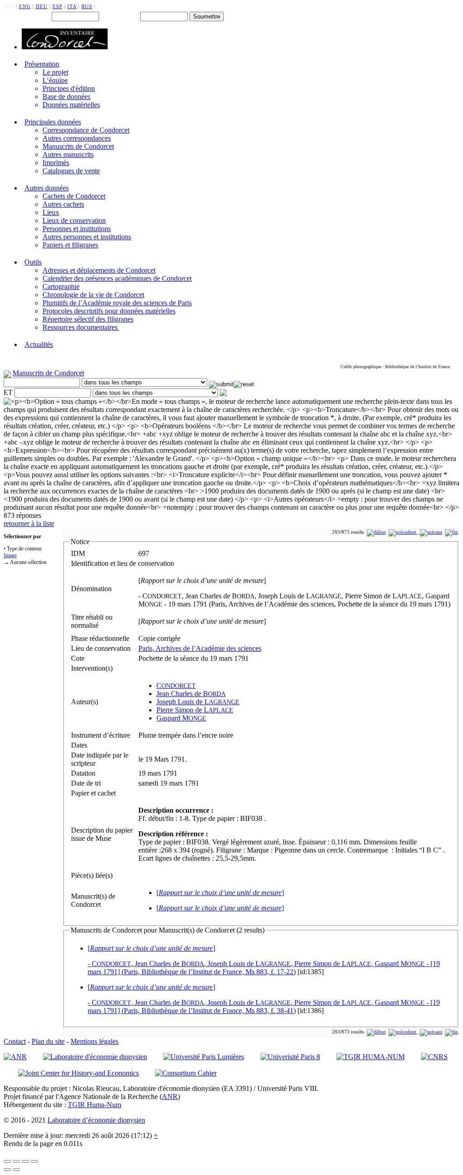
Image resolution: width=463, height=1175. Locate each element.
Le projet (55, 72)
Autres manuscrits (68, 154)
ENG (25, 6)
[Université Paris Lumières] (203, 1057)
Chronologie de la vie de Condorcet (93, 294)
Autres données (46, 188)
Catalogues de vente (71, 171)
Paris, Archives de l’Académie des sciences (199, 648)
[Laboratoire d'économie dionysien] (95, 1057)
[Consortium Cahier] (186, 1073)
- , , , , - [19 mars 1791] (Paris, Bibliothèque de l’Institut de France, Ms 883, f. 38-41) (264, 998)
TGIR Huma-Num (94, 1105)
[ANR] (15, 1057)
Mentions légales (94, 1041)
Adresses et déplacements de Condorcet (99, 270)
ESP (57, 6)
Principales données (52, 122)
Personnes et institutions (77, 228)
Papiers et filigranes (70, 245)
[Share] (16, 1161)
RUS (86, 6)
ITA (71, 6)
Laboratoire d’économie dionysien (96, 1120)
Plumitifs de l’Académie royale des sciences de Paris (117, 303)
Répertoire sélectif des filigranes (88, 319)
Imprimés (56, 162)
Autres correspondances (77, 138)
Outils (33, 262)
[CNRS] (434, 1057)
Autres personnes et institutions (87, 237)
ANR (170, 1096)
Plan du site (48, 1041)
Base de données (66, 96)
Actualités (38, 344)
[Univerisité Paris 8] (290, 1057)
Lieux (51, 212)
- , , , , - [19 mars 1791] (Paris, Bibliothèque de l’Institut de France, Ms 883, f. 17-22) (264, 960)
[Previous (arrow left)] (7, 1169)
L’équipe (55, 80)
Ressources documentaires (81, 327)
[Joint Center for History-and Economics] (78, 1073)
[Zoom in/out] (34, 1161)
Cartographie (61, 286)
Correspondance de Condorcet (86, 130)
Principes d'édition (69, 88)
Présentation (41, 64)
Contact (15, 1041)
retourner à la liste (29, 523)
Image (10, 555)
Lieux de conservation (74, 220)
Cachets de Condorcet (74, 196)
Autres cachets (63, 204)
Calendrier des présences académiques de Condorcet (117, 278)
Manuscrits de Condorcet (78, 146)
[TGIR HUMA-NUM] (370, 1057)
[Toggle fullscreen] (25, 1161)
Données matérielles (71, 105)
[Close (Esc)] (7, 1161)
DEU (41, 6)
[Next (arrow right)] (16, 1169)
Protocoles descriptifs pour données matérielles (109, 311)
